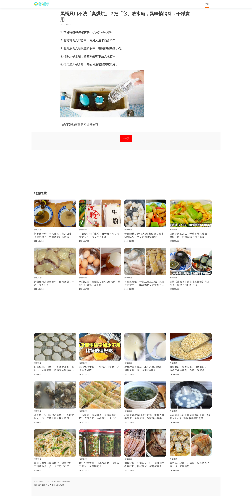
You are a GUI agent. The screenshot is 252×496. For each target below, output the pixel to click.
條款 (53, 485)
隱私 (58, 485)
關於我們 (37, 485)
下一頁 (126, 138)
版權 (62, 485)
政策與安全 (46, 485)
